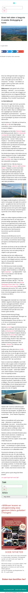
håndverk (18, 131)
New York (15, 284)
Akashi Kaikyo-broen (7, 286)
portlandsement (9, 331)
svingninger (7, 272)
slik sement (12, 335)
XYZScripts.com (20, 592)
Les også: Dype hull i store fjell (10, 477)
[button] (14, 3)
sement (9, 327)
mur (7, 124)
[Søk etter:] (12, 7)
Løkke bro (14, 166)
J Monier (8, 344)
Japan (15, 286)
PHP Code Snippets (8, 592)
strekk (21, 349)
